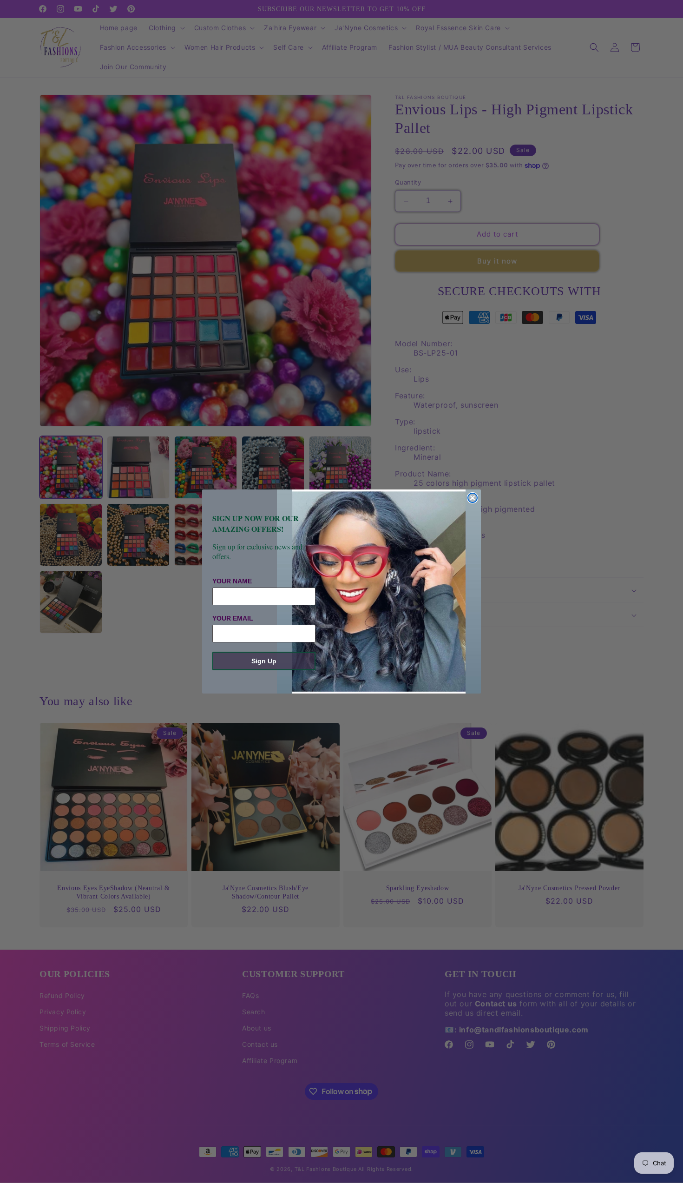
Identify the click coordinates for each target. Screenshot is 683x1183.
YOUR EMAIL (232, 618)
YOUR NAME (232, 581)
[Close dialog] (472, 497)
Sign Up (263, 661)
